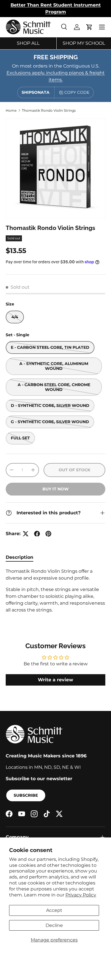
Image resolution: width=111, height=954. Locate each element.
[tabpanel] (55, 590)
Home (11, 110)
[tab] (19, 557)
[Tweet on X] (25, 533)
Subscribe (26, 795)
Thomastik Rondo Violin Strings (49, 110)
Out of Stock (74, 469)
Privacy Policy (80, 895)
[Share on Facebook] (37, 533)
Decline (54, 925)
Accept (54, 910)
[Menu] (102, 27)
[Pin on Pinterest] (48, 533)
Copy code (76, 92)
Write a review (55, 679)
